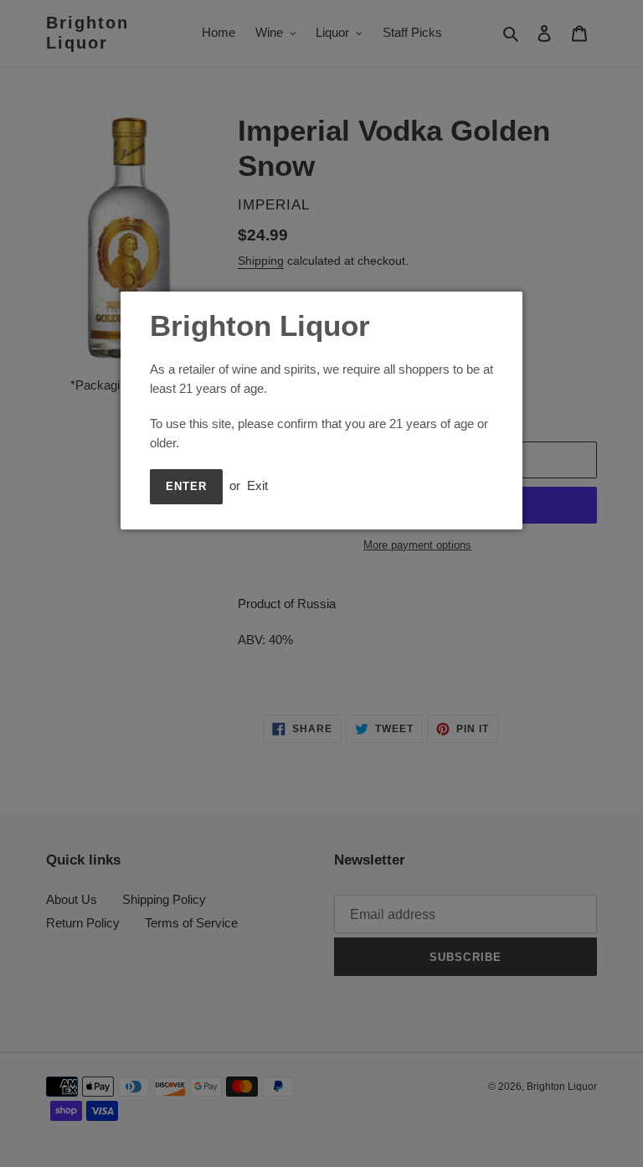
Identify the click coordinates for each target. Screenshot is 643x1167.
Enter (186, 486)
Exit (257, 485)
